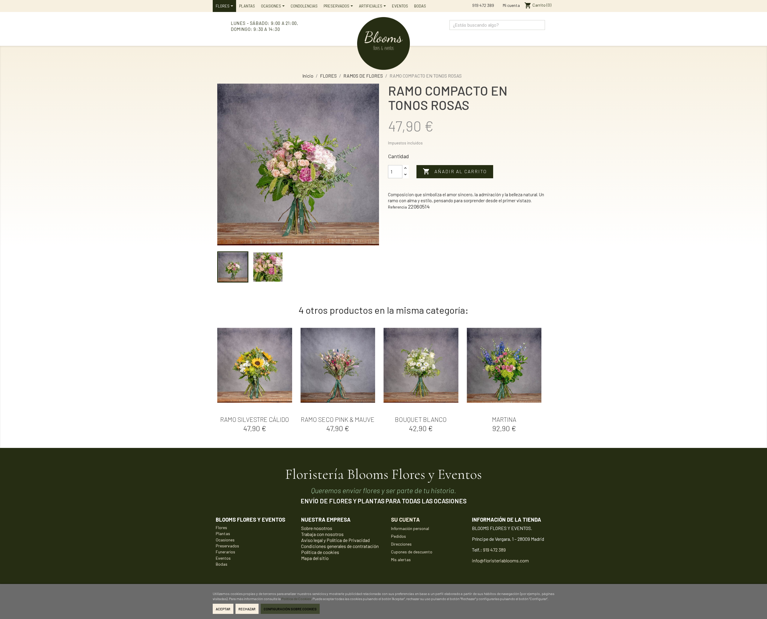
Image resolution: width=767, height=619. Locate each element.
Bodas (221, 564)
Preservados (227, 545)
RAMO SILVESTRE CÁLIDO (254, 419)
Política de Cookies (296, 599)
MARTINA (504, 419)
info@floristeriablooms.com (500, 560)
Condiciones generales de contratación (340, 546)
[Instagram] (526, 35)
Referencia (397, 206)
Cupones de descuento (411, 551)
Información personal (410, 528)
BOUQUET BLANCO (421, 419)
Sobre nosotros (316, 528)
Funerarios (225, 551)
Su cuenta (405, 519)
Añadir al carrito (455, 171)
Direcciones (401, 543)
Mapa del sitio (315, 558)
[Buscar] (540, 25)
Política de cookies (320, 552)
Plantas (223, 533)
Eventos (223, 558)
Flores (221, 527)
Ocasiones (225, 539)
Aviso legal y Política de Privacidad (335, 540)
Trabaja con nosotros (322, 534)
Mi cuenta (511, 5)
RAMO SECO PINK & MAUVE (338, 419)
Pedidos (398, 536)
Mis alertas (401, 559)
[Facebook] (539, 35)
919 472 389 (482, 5)
